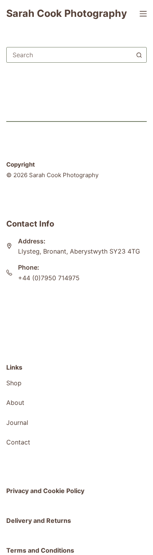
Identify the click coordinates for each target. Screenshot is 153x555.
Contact (18, 442)
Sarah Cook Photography (66, 13)
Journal (17, 422)
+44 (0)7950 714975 (49, 278)
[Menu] (143, 13)
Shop (14, 383)
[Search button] (138, 54)
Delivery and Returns (38, 520)
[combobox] (69, 55)
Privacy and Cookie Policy (45, 491)
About (15, 402)
